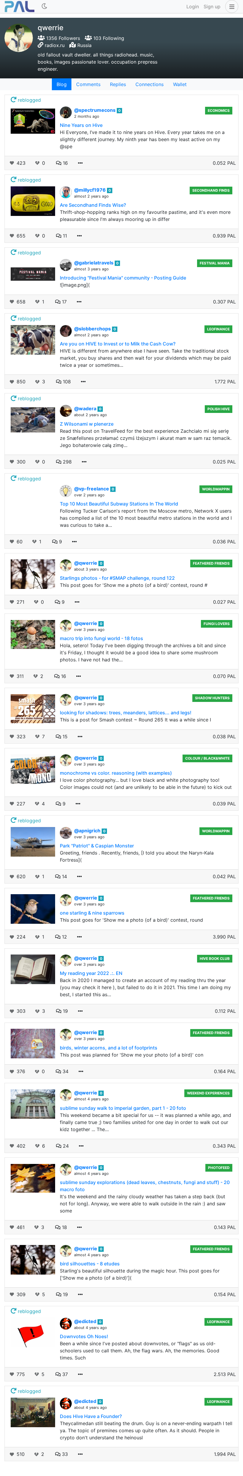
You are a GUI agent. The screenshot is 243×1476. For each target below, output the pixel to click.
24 (65, 1146)
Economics (219, 110)
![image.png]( (75, 285)
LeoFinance (218, 329)
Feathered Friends (211, 563)
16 (64, 163)
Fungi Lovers (217, 623)
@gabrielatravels (94, 263)
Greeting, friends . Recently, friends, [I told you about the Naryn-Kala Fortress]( (137, 856)
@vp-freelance (92, 489)
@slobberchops (93, 329)
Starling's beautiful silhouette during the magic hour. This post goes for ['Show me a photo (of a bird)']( (140, 1274)
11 (64, 236)
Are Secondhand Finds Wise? (93, 205)
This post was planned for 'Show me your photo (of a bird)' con (131, 1055)
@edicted (85, 1321)
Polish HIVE (218, 409)
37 (64, 1374)
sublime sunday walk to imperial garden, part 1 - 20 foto (123, 1108)
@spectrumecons (95, 110)
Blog (62, 84)
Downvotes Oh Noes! (84, 1336)
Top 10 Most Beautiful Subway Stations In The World (119, 504)
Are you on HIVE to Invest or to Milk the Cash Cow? (117, 344)
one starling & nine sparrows (92, 913)
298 (66, 462)
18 (63, 1227)
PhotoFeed (219, 1167)
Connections (149, 84)
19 (64, 1011)
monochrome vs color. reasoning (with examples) (116, 773)
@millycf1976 (90, 190)
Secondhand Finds (211, 190)
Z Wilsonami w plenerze (86, 424)
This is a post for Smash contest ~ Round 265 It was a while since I (135, 720)
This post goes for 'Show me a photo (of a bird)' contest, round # (133, 585)
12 (63, 937)
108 (66, 382)
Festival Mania (215, 263)
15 (64, 736)
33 (64, 1454)
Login (192, 6)
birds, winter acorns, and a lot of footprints (108, 1048)
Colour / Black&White (207, 758)
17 (63, 302)
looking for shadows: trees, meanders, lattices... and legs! (125, 713)
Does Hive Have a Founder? (91, 1416)
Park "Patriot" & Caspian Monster (97, 846)
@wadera (85, 408)
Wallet (180, 84)
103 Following (108, 38)
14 (63, 876)
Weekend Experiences (208, 1093)
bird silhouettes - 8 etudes (90, 1264)
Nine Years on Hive (81, 125)
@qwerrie (86, 563)
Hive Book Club (215, 958)
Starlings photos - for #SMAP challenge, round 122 (117, 578)
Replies (118, 84)
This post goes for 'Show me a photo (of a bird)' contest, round (131, 920)
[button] (230, 6)
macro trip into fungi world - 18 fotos (101, 638)
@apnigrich (88, 831)
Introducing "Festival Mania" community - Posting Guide (123, 278)
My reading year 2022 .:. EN (91, 973)
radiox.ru (55, 45)
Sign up (212, 6)
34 (64, 1071)
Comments (88, 84)
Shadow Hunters (212, 698)
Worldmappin (216, 489)
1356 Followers (62, 38)
